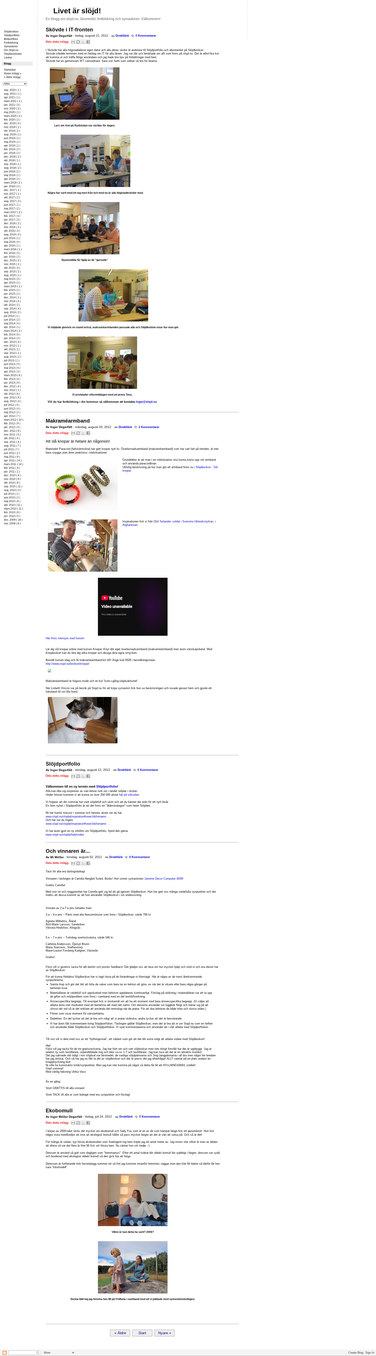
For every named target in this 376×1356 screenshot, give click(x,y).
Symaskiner (11, 46)
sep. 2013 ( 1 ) (12, 353)
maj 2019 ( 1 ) (12, 142)
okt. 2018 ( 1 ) (12, 160)
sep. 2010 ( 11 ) (13, 486)
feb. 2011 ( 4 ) (12, 468)
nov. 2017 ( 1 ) (12, 193)
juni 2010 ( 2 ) (12, 497)
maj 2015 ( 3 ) (12, 279)
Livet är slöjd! (77, 11)
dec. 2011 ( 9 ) (12, 431)
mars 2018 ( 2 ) (13, 182)
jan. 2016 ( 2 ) (12, 256)
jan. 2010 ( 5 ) (12, 516)
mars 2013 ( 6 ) (13, 375)
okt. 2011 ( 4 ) (12, 438)
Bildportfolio (11, 39)
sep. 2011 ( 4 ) (12, 442)
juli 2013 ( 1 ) (11, 360)
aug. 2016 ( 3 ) (12, 234)
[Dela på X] (83, 42)
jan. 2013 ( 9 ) (12, 382)
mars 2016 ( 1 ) (13, 249)
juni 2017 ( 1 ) (12, 205)
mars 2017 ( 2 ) (13, 212)
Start (142, 1333)
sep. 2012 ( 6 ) (12, 397)
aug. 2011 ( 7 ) (12, 445)
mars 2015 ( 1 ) (13, 286)
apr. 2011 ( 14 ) (13, 460)
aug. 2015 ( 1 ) (12, 275)
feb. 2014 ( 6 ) (12, 334)
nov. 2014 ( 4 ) (12, 301)
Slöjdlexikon (11, 31)
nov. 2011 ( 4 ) (12, 434)
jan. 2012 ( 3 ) (12, 427)
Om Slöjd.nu (11, 50)
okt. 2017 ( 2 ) (12, 197)
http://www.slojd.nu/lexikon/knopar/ (67, 663)
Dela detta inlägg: (58, 41)
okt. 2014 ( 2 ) (12, 305)
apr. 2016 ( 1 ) (12, 245)
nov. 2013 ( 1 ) (12, 345)
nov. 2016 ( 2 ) (12, 227)
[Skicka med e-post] (73, 42)
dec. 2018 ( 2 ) (12, 156)
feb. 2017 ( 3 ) (12, 216)
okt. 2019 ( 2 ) (12, 130)
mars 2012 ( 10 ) (13, 419)
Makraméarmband (68, 421)
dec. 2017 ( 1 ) (12, 190)
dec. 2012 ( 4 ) (12, 386)
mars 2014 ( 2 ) (13, 331)
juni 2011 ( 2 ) (12, 453)
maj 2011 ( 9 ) (12, 456)
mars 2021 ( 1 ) (13, 101)
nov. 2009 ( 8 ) (12, 523)
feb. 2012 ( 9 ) (12, 423)
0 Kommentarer (145, 35)
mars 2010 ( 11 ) (13, 508)
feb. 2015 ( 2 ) (12, 290)
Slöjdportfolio (12, 35)
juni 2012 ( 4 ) (12, 408)
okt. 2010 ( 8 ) (12, 482)
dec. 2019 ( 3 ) (12, 123)
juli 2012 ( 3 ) (11, 405)
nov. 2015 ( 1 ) (12, 264)
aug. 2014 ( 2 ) (12, 312)
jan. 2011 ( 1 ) (12, 471)
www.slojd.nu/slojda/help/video (65, 834)
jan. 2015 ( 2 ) (12, 293)
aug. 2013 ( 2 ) (12, 356)
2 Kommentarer (148, 427)
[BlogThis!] (78, 42)
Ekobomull (59, 1110)
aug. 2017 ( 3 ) (12, 201)
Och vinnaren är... (68, 851)
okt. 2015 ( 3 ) (12, 268)
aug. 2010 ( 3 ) (12, 490)
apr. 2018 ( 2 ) (12, 179)
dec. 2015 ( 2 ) (12, 260)
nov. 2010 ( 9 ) (12, 479)
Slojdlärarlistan (13, 54)
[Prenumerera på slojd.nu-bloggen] (49, 11)
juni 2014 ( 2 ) (12, 319)
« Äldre (120, 1333)
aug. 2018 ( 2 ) (12, 168)
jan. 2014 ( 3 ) (12, 338)
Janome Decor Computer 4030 (163, 878)
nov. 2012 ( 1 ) (12, 390)
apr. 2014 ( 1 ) (12, 327)
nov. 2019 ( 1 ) (12, 127)
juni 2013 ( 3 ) (12, 364)
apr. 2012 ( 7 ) (12, 416)
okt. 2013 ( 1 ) (12, 349)
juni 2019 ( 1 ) (12, 138)
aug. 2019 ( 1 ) (12, 134)
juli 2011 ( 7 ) (11, 449)
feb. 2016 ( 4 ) (12, 253)
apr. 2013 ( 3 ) (12, 371)
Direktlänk (123, 35)
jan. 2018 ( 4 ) (12, 186)
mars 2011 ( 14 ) (13, 464)
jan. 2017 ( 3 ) (12, 219)
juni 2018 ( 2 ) (12, 171)
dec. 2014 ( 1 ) (12, 297)
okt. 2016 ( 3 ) (12, 230)
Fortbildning (11, 42)
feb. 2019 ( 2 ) (12, 149)
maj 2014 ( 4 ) (12, 323)
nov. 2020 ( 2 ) (12, 108)
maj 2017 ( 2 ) (12, 208)
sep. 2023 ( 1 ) (12, 90)
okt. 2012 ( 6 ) (12, 394)
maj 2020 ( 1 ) (12, 112)
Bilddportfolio (342, 30)
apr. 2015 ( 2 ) (12, 282)
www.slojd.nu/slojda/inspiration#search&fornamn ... (78, 816)
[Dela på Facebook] (88, 42)
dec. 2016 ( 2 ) (12, 223)
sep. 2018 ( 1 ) (12, 164)
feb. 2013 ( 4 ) (12, 379)
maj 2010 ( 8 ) (12, 501)
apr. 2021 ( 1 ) (12, 97)
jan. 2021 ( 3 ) (12, 105)
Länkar (8, 57)
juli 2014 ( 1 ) (11, 316)
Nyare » (164, 1333)
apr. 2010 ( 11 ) (13, 505)
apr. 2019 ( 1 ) (12, 145)
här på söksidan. (129, 794)
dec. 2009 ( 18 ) (13, 519)
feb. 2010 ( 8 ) (12, 512)
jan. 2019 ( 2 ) (12, 153)
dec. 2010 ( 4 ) (12, 475)
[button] (133, 671)
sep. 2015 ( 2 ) (12, 271)
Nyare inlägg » (12, 73)
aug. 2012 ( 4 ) (12, 401)
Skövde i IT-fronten (69, 29)
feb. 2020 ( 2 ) (12, 119)
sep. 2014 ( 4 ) (12, 308)
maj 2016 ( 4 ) (12, 242)
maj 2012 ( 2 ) (12, 412)
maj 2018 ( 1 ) (12, 175)
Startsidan (17, 5)
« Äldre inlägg (12, 77)
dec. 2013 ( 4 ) (12, 342)
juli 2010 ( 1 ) (11, 494)
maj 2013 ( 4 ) (12, 368)
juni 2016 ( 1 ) (12, 238)
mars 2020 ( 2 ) (13, 116)
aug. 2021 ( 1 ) (12, 93)
